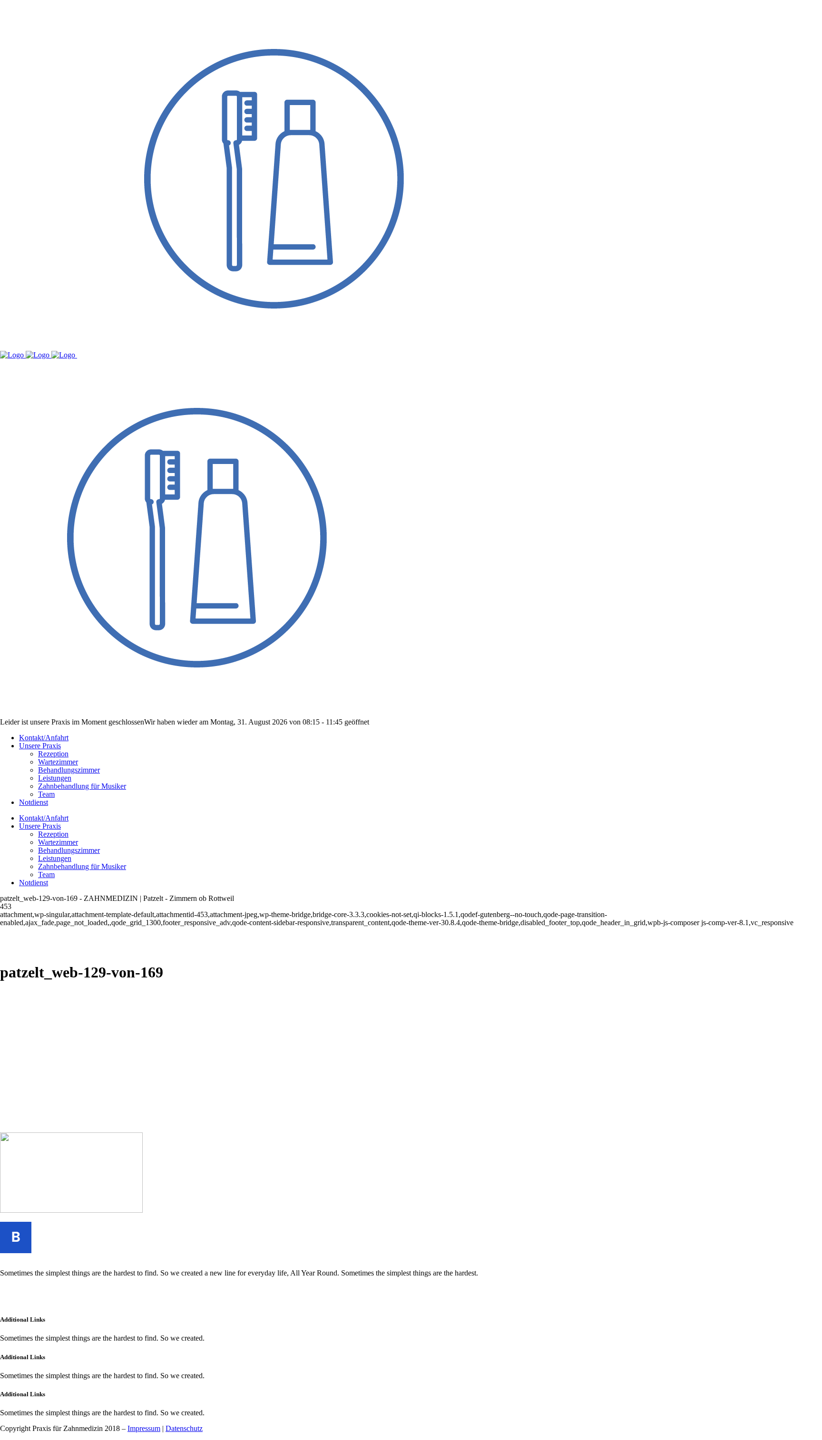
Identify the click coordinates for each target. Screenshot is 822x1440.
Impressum (143, 1428)
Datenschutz (184, 1428)
